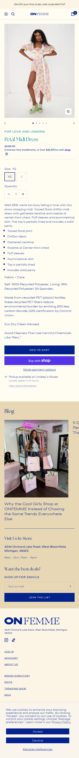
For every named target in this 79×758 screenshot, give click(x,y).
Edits (8, 681)
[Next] (74, 123)
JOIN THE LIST (39, 597)
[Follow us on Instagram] (6, 640)
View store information (23, 385)
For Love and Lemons (24, 131)
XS (10, 176)
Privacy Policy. (61, 722)
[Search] (13, 14)
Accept (38, 731)
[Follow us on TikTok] (13, 640)
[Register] (70, 586)
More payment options (39, 369)
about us (11, 664)
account (11, 657)
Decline (37, 740)
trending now (15, 688)
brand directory (17, 675)
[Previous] (5, 123)
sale (7, 694)
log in (9, 651)
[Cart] (73, 14)
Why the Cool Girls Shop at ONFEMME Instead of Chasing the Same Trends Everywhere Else (34, 511)
